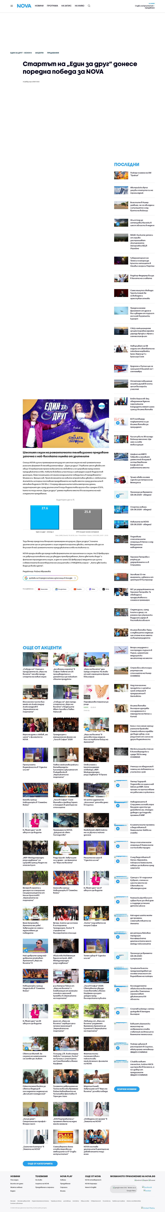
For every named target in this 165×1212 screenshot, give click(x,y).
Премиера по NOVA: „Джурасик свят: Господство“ (63, 832)
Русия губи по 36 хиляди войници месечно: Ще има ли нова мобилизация (141, 440)
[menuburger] (11, 6)
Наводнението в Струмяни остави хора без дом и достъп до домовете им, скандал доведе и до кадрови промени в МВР (142, 808)
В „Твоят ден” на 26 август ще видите (32, 1022)
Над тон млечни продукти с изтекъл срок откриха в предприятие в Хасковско (140, 690)
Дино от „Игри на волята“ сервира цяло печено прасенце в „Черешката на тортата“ (64, 1026)
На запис (66, 6)
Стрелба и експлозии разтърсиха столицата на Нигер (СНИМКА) (141, 672)
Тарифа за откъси (56, 1201)
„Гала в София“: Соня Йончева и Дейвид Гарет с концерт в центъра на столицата (65, 803)
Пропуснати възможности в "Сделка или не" (35, 767)
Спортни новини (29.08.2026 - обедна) (140, 508)
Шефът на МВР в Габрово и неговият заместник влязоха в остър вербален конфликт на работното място (140, 461)
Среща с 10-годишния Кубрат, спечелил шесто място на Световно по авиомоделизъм (141, 882)
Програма (52, 6)
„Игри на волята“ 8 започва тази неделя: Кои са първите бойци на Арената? (96, 738)
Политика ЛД (106, 1201)
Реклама (12, 1201)
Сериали (63, 1187)
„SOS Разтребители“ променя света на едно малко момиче (65, 1121)
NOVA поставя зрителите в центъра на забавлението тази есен (96, 1150)
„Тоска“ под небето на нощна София (95, 924)
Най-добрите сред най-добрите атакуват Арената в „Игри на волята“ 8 (35, 959)
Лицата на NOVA (42, 1184)
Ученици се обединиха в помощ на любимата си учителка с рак (142, 769)
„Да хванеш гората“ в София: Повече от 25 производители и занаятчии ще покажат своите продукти (65, 674)
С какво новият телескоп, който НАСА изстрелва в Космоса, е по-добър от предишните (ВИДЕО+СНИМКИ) (142, 1068)
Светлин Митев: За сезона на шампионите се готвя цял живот (34, 1056)
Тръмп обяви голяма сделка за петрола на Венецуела (141, 480)
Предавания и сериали (44, 1187)
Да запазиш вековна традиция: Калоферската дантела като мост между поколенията (140, 938)
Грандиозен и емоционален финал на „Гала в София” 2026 (64, 736)
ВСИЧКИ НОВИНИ (126, 1089)
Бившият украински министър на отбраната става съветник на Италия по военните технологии (142, 1029)
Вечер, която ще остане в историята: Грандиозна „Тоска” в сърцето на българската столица (65, 928)
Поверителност (96, 1201)
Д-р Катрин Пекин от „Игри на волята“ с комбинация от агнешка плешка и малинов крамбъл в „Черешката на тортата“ (65, 992)
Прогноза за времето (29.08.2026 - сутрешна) (141, 956)
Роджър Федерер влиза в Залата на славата (142, 276)
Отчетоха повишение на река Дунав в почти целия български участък (141, 385)
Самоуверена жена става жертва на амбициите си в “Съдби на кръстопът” (64, 1150)
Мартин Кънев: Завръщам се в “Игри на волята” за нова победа (96, 1088)
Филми (62, 1191)
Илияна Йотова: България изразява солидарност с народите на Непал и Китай (141, 711)
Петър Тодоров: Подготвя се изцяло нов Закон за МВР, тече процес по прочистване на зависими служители (142, 786)
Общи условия (85, 1201)
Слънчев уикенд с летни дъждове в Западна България (142, 1011)
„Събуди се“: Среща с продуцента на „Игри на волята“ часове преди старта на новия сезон (35, 673)
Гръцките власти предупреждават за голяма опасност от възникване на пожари (141, 972)
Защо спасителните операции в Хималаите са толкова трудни (141, 845)
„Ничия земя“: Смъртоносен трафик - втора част (35, 1121)
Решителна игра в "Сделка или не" (93, 859)
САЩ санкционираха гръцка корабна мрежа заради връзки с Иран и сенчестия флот (142, 332)
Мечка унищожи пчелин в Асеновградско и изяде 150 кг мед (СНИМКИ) (141, 753)
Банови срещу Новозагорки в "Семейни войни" (35, 802)
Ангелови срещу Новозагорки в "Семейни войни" (65, 890)
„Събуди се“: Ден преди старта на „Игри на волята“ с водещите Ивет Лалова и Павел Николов (64, 707)
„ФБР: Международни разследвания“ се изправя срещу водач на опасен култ (35, 861)
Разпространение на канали (40, 1201)
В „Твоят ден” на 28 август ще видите (32, 831)
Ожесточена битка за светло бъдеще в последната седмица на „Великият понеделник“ (35, 1090)
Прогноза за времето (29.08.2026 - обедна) (141, 493)
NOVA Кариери (91, 1184)
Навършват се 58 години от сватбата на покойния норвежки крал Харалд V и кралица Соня (142, 351)
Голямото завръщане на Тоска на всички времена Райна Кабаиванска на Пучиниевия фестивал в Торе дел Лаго (65, 1091)
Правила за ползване (118, 1201)
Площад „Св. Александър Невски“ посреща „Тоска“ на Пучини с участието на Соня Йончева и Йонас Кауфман (65, 1059)
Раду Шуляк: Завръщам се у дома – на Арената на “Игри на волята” (65, 860)
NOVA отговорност (93, 1180)
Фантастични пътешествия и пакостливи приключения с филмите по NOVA (96, 1059)
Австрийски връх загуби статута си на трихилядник (141, 190)
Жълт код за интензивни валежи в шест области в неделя (142, 223)
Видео (12, 1191)
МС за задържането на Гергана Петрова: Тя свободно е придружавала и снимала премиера (142, 594)
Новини (39, 6)
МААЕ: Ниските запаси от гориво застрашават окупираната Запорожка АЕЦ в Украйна (141, 241)
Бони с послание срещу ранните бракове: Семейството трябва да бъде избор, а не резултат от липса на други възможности (141, 732)
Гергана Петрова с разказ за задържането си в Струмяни (140, 561)
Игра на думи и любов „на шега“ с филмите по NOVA (35, 736)
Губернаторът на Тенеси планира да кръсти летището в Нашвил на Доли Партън (142, 262)
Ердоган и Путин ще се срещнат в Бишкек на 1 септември (141, 369)
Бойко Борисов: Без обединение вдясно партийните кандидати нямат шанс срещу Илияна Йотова (142, 404)
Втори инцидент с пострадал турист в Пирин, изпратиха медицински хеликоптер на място (141, 652)
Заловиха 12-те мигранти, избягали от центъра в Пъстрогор (141, 577)
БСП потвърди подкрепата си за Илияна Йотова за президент (139, 423)
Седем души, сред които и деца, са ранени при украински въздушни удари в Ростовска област (141, 614)
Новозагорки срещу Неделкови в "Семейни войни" (34, 988)
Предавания (65, 1184)
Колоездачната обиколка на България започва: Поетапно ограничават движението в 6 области (141, 992)
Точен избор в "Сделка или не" (95, 956)
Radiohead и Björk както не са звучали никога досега (95, 832)
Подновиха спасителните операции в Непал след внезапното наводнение (141, 541)
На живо (79, 6)
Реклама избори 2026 (23, 1201)
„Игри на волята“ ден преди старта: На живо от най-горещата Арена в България (96, 673)
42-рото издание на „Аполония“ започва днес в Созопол (96, 802)
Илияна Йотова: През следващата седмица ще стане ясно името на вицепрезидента (141, 634)
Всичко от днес (16, 1184)
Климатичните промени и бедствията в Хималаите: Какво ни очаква (142, 829)
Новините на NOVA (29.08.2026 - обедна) (140, 523)
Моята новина (16, 1187)
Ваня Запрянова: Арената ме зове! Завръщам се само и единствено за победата (33, 928)
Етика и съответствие (134, 1201)
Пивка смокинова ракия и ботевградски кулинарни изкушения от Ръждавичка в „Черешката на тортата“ (65, 771)
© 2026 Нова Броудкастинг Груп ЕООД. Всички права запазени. (28, 1208)
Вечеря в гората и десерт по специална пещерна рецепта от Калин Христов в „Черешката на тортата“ (34, 894)
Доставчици (67, 1201)
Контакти (76, 1201)
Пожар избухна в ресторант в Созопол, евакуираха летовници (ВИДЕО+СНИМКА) (142, 1048)
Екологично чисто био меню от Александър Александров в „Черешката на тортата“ (33, 707)
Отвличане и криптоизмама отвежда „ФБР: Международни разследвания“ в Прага (95, 770)
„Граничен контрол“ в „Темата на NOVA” (33, 1148)
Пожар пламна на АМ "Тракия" (140, 174)
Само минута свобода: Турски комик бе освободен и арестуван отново (142, 294)
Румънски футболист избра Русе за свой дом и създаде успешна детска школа (142, 902)
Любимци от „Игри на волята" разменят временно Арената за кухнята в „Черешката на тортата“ (95, 1026)
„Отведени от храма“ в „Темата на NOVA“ (95, 1120)
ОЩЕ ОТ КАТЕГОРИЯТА (40, 1163)
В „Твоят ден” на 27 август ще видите (93, 889)
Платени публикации (16, 1203)
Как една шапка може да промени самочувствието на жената (141, 919)
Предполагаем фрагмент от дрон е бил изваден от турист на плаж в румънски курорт (142, 313)
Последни (14, 1180)
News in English (90, 1187)
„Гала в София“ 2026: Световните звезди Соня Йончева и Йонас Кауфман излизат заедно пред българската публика (95, 992)
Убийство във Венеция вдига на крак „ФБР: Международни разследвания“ (64, 959)
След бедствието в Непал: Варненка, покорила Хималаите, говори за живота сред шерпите (142, 862)
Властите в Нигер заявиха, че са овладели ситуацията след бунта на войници (142, 206)
